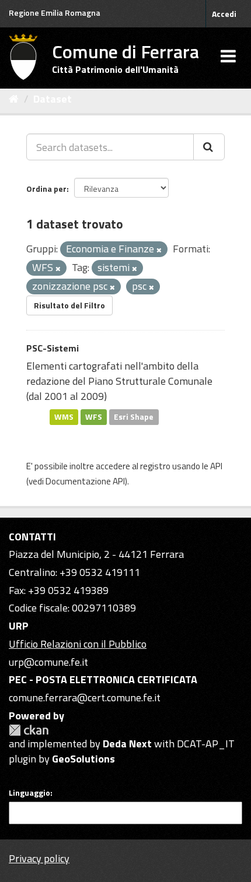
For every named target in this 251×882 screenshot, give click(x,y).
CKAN (28, 730)
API (216, 466)
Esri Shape (134, 417)
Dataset (52, 99)
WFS (93, 417)
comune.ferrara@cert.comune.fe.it (85, 697)
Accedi (224, 14)
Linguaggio (29, 793)
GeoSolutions (83, 759)
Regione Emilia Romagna (54, 12)
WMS (64, 417)
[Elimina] (159, 250)
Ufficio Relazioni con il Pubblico (78, 644)
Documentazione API (85, 481)
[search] (209, 146)
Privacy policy (39, 858)
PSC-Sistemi (52, 348)
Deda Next (127, 743)
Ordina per (46, 188)
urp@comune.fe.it (48, 662)
